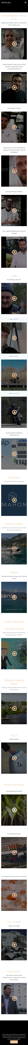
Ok (14, 1041)
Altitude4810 (6, 2)
